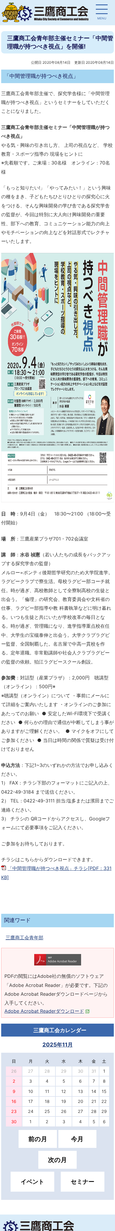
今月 (77, 1139)
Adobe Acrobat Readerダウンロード (44, 1011)
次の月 (57, 1159)
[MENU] (102, 10)
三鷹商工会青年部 (24, 938)
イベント (32, 1181)
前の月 (37, 1139)
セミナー (82, 1181)
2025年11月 (57, 1044)
